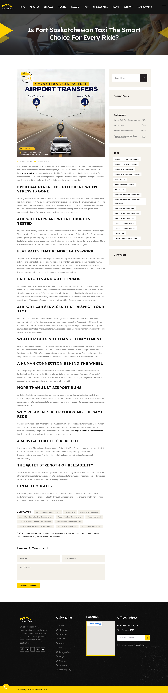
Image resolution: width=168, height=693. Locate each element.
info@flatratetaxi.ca (129, 625)
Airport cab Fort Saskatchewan (127, 159)
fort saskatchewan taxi (26, 537)
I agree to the (133, 645)
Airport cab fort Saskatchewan (48, 512)
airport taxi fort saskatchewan (70, 517)
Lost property (65, 669)
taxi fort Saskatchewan (124, 223)
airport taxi (70, 512)
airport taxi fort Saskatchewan (37, 533)
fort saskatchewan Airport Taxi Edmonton (35, 526)
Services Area (100, 7)
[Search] (143, 78)
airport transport (94, 517)
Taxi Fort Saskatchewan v (125, 228)
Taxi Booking (144, 7)
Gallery (75, 7)
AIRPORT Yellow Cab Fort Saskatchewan (35, 522)
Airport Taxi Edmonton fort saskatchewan (35, 517)
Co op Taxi (119, 190)
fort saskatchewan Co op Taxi (87, 533)
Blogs (115, 7)
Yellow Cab (119, 233)
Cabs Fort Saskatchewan (125, 185)
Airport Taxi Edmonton (89, 512)
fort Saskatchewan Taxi (91, 526)
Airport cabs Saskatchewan (126, 164)
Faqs (86, 7)
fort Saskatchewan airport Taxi (69, 522)
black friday (120, 179)
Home (22, 7)
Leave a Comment (43, 162)
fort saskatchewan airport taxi (62, 533)
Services (48, 7)
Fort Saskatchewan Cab (67, 526)
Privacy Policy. (139, 645)
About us (34, 7)
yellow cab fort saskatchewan (48, 537)
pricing (62, 7)
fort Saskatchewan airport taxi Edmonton (127, 201)
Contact (128, 7)
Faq (60, 647)
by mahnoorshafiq (26, 162)
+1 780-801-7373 (127, 630)
